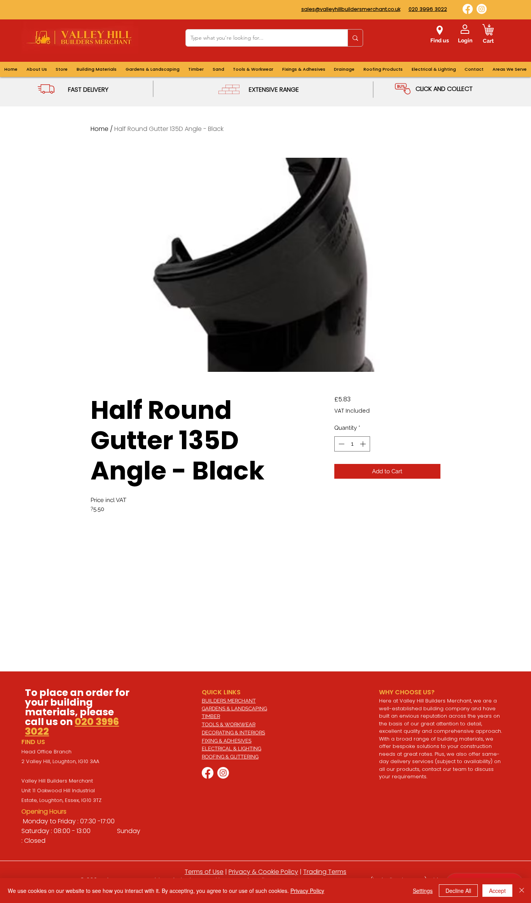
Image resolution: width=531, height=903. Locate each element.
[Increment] (363, 444)
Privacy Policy (307, 890)
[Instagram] (482, 9)
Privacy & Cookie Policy (263, 871)
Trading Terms (324, 871)
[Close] (521, 890)
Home (99, 128)
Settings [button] (423, 890)
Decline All (458, 890)
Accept (497, 890)
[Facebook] (468, 9)
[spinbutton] (352, 444)
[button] (509, 69)
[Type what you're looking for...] (355, 38)
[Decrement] (340, 444)
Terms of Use (204, 871)
